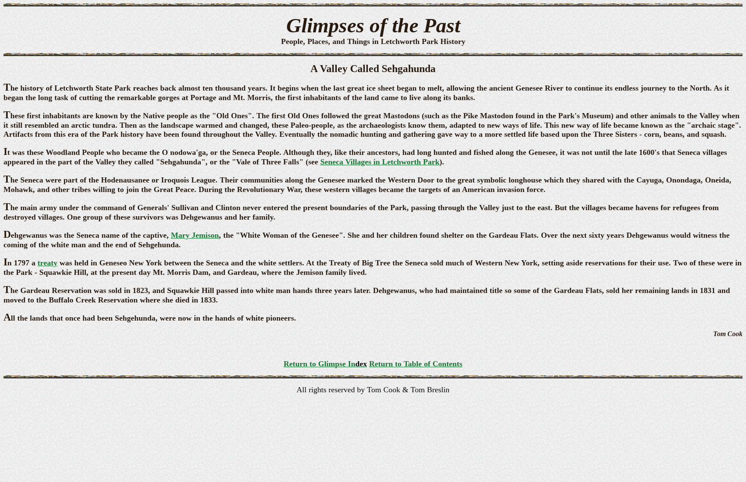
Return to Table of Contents (415, 363)
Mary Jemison (195, 235)
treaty (47, 262)
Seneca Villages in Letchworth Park (379, 162)
